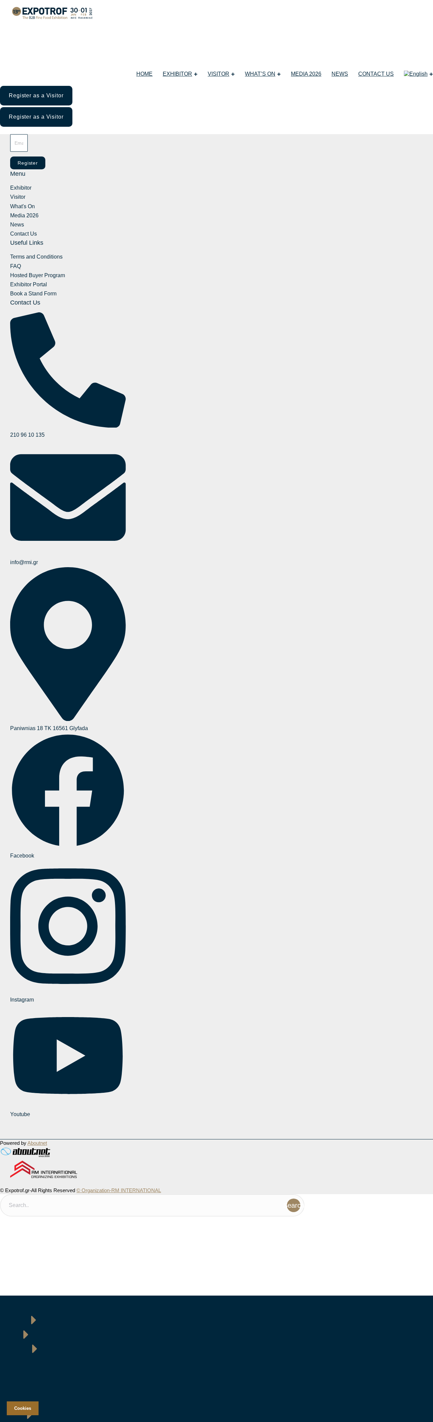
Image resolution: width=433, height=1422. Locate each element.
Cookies (22, 1408)
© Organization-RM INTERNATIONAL (118, 1190)
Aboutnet (37, 1143)
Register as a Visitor (36, 95)
